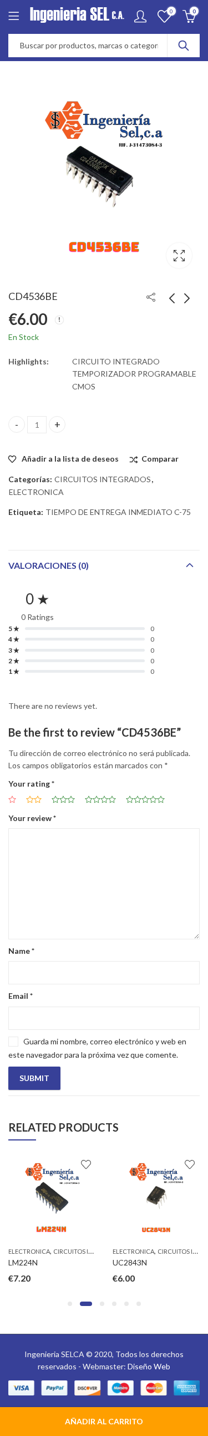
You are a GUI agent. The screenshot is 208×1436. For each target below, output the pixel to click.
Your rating (31, 783)
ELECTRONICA (36, 492)
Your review (32, 818)
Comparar (160, 458)
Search (184, 45)
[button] (70, 1304)
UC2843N (130, 1262)
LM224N (23, 1262)
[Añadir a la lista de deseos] (86, 1164)
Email (20, 995)
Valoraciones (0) (48, 565)
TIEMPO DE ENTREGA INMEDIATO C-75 (118, 512)
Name (21, 950)
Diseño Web (149, 1366)
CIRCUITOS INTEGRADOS (102, 479)
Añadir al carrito (104, 1421)
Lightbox (179, 255)
